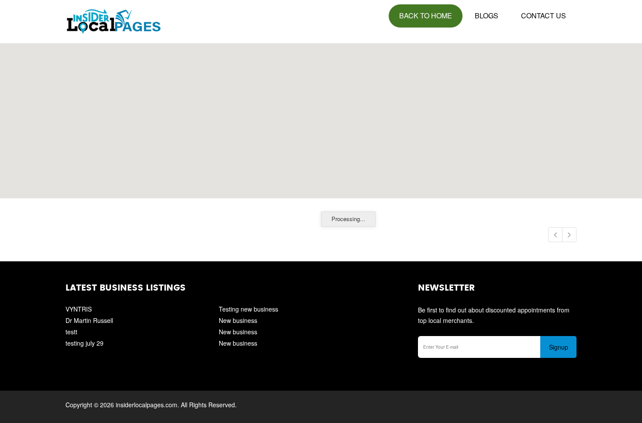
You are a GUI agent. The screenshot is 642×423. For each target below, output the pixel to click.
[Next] (569, 234)
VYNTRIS (79, 309)
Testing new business (248, 309)
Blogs (486, 15)
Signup (558, 347)
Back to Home (425, 15)
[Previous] (555, 234)
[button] (320, 116)
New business (238, 320)
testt (71, 331)
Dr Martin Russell (89, 320)
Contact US (543, 15)
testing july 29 (85, 343)
